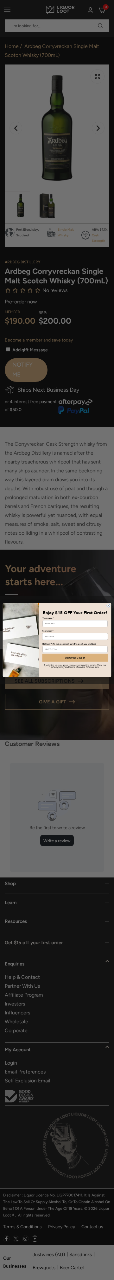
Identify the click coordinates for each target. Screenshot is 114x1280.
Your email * (47, 631)
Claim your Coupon (75, 658)
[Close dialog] (108, 605)
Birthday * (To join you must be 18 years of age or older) (69, 644)
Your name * (48, 618)
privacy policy (58, 667)
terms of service (77, 667)
